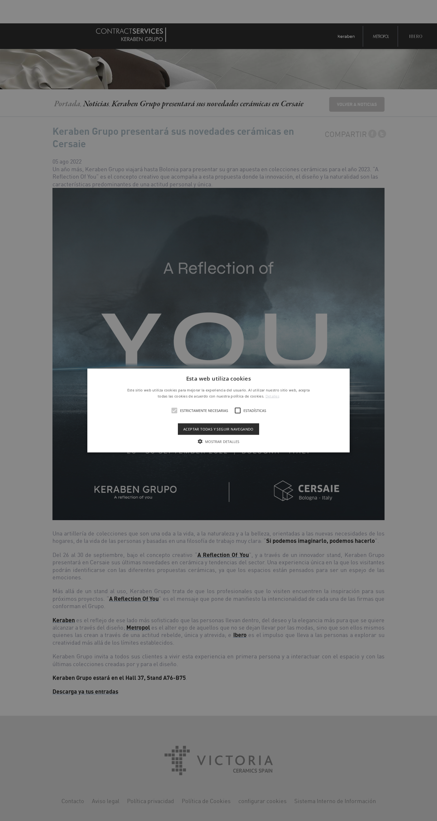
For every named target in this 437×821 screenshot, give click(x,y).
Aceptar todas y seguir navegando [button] (218, 429)
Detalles (272, 396)
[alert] (218, 410)
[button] (218, 410)
